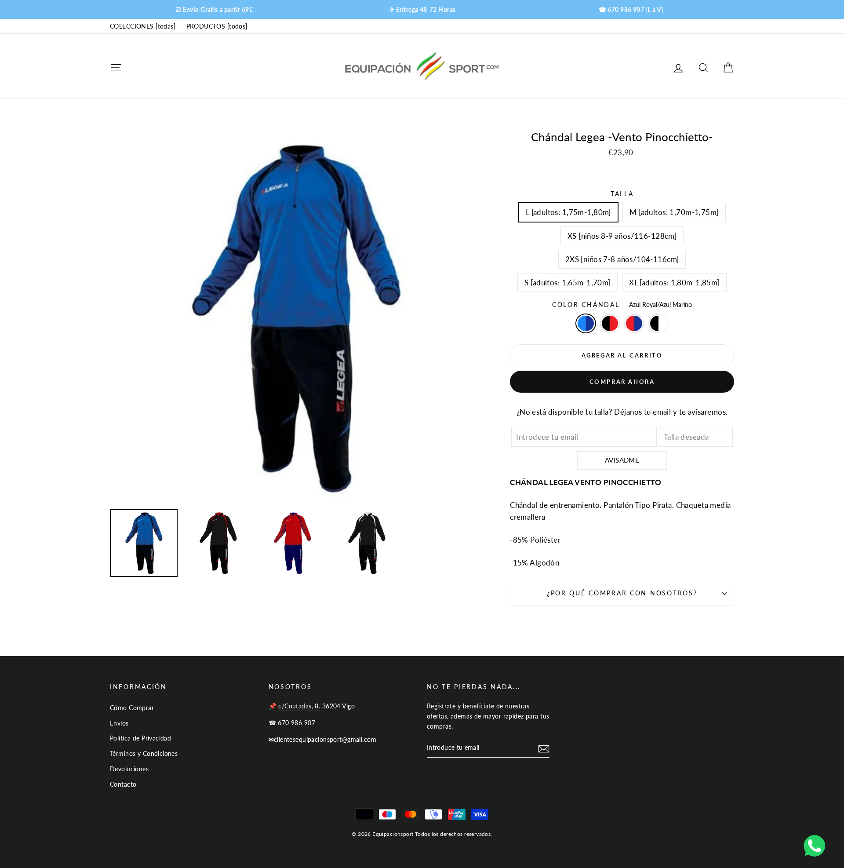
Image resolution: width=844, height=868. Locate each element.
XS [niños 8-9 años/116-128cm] (622, 236)
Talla (622, 193)
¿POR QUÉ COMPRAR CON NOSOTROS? (622, 593)
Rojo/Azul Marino (634, 323)
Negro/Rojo (609, 323)
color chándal (622, 304)
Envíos (119, 723)
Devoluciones (129, 769)
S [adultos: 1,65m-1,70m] (567, 282)
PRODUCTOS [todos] (216, 26)
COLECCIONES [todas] (142, 26)
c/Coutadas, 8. (299, 706)
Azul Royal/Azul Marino (585, 323)
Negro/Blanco (658, 323)
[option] (214, 9)
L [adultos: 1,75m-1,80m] (568, 212)
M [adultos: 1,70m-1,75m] (673, 212)
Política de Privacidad (140, 738)
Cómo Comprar (132, 707)
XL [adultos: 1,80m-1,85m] (674, 282)
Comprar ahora (622, 381)
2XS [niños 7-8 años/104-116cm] (622, 259)
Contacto (123, 784)
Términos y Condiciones (144, 753)
